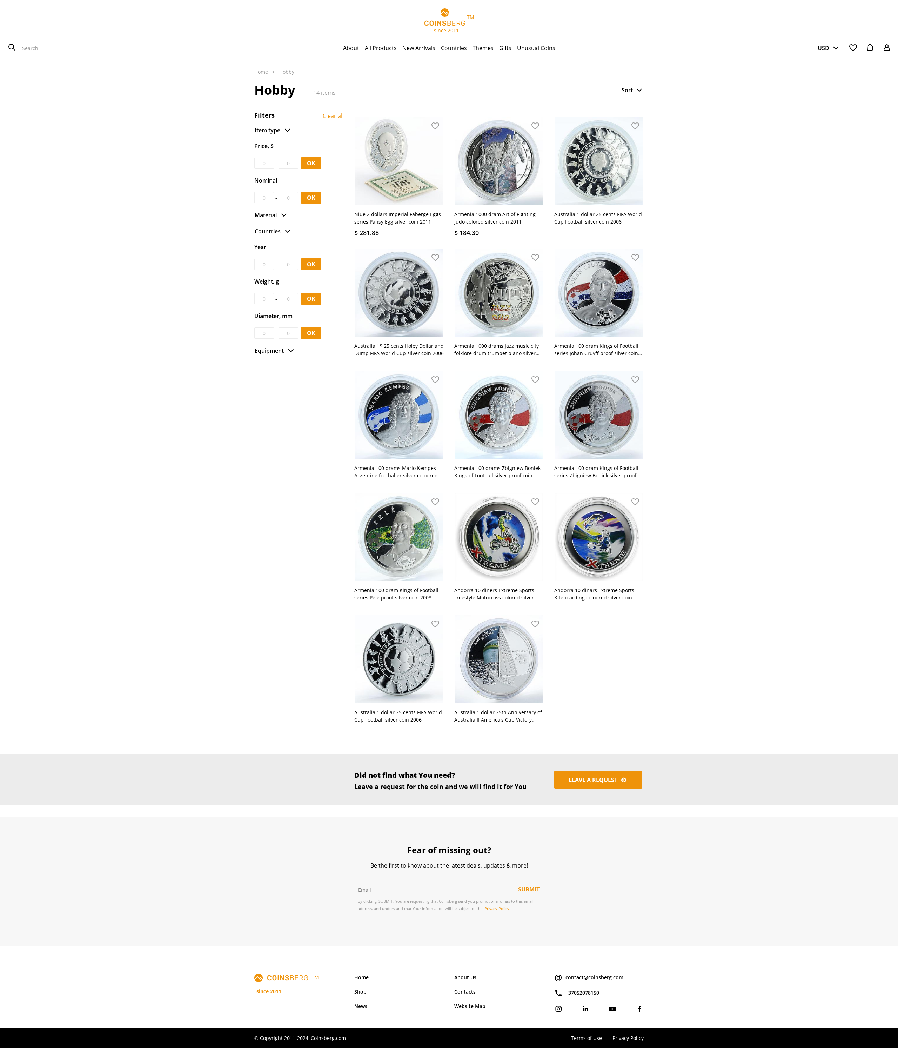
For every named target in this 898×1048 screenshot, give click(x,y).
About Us (465, 977)
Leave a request (594, 780)
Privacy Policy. (497, 908)
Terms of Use (586, 1038)
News (360, 1006)
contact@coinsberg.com (594, 977)
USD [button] (823, 48)
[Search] (12, 48)
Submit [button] (529, 889)
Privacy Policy (628, 1038)
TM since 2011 (449, 24)
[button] (632, 90)
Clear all (333, 116)
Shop (360, 991)
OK (311, 163)
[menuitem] (351, 48)
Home (261, 71)
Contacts (465, 991)
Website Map (469, 1006)
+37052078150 (582, 992)
